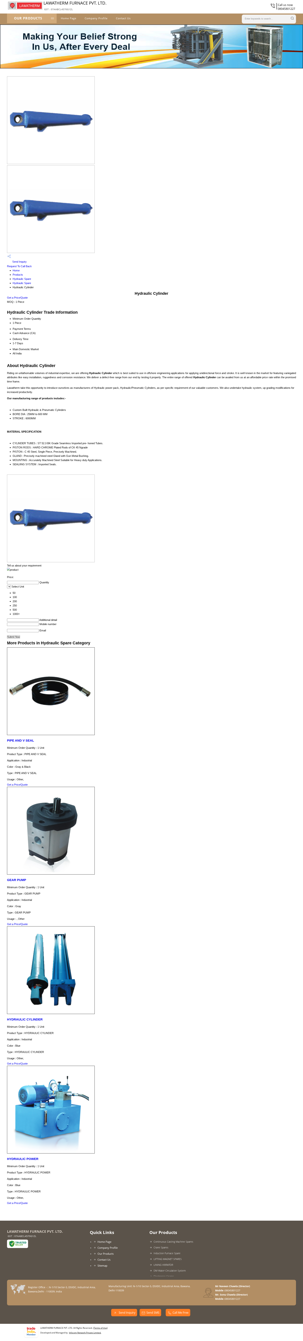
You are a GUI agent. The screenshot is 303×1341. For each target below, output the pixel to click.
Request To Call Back (19, 266)
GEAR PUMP (16, 880)
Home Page (68, 18)
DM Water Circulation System (170, 1270)
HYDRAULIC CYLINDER (25, 1019)
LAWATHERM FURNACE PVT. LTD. (74, 5)
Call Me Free (180, 1313)
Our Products (28, 18)
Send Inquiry (19, 261)
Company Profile (96, 18)
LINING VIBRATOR (163, 1264)
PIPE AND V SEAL (20, 740)
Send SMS (152, 1313)
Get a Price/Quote (17, 297)
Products (18, 274)
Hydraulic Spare (22, 278)
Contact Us (123, 18)
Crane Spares (161, 1247)
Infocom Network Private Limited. (85, 1332)
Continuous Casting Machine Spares (173, 1241)
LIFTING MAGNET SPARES (168, 1259)
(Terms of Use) (100, 1327)
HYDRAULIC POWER (22, 1159)
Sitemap (102, 1265)
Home (16, 270)
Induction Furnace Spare (167, 1253)
